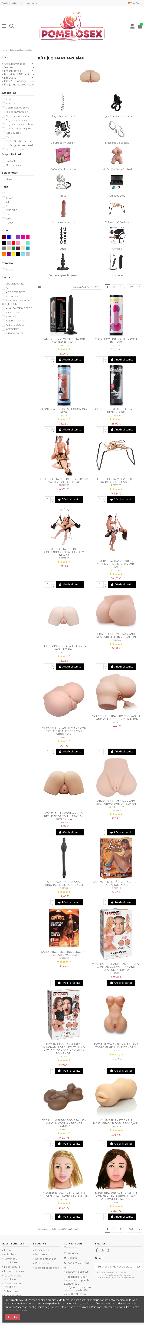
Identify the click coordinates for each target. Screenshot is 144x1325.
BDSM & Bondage (15, 81)
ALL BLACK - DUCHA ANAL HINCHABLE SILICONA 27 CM (64, 883)
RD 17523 (64, 1129)
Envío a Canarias (14, 1271)
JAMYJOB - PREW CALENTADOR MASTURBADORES (64, 341)
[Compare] (61, 334)
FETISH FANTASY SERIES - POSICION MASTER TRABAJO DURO (64, 481)
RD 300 (116, 973)
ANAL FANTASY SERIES (19, 308)
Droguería (10, 77)
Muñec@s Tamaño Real (117, 169)
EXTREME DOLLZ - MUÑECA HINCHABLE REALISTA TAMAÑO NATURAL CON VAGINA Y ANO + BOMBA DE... (64, 1049)
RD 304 (63, 1056)
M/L (8, 214)
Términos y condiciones (11, 1260)
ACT (8, 287)
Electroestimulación (63, 142)
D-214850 (64, 737)
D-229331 (64, 888)
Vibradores (117, 275)
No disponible (14, 165)
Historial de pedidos (47, 1267)
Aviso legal (17, 3)
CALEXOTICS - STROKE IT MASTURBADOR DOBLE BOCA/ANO (116, 1122)
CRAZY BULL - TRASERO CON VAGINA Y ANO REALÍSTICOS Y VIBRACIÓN (116, 718)
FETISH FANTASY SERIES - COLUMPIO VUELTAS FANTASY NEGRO (64, 552)
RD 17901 (64, 1199)
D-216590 (64, 415)
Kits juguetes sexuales (17, 84)
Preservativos (12, 70)
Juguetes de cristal (63, 116)
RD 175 (116, 1050)
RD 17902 (116, 1202)
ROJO (9, 222)
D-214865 (116, 810)
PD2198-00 (116, 485)
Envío (5, 3)
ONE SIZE (11, 210)
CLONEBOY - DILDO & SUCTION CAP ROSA (63, 411)
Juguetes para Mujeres (63, 275)
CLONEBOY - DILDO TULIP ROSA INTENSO (116, 341)
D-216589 (116, 345)
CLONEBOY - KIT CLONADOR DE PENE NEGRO (116, 411)
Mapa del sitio (12, 1295)
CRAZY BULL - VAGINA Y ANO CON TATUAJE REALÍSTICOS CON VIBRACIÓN (64, 731)
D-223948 (116, 888)
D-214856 (64, 822)
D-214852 (116, 722)
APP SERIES (12, 329)
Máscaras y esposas (117, 142)
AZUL (9, 218)
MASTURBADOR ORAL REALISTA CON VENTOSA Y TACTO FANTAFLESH (64, 1195)
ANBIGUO (11, 316)
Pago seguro (12, 1266)
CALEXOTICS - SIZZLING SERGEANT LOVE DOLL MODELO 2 (64, 953)
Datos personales (45, 1258)
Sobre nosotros (13, 1291)
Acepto (12, 1317)
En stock (11, 160)
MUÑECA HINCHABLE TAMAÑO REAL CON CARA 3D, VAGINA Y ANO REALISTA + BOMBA (116, 967)
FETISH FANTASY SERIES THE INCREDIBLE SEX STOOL (116, 481)
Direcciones (42, 1263)
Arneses (117, 248)
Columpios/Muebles (117, 222)
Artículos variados (14, 63)
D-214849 (116, 640)
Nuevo (10, 179)
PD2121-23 (64, 558)
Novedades (31, 3)
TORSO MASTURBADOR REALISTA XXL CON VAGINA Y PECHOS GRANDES (64, 1123)
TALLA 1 (10, 197)
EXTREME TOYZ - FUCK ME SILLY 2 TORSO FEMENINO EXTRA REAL (116, 1046)
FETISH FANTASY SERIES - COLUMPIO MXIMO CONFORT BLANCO (116, 564)
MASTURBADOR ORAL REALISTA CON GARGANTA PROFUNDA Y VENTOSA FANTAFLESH (116, 1196)
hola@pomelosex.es (76, 1271)
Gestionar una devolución (12, 1277)
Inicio (5, 57)
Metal (63, 195)
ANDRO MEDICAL (16, 320)
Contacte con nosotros (12, 1285)
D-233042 (64, 958)
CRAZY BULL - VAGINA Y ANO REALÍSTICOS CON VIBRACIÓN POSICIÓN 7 (116, 804)
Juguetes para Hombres (117, 116)
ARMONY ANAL (14, 333)
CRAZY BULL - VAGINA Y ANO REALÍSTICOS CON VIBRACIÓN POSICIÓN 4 (64, 816)
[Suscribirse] (138, 1266)
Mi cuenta (41, 1254)
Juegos (8, 67)
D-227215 (64, 345)
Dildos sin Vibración (63, 222)
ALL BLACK (12, 296)
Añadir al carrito (71, 359)
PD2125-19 (116, 570)
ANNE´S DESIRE (15, 324)
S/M (8, 201)
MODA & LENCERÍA (16, 74)
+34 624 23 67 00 (78, 1263)
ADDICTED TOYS (15, 292)
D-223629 (116, 1126)
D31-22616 (116, 415)
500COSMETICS (15, 283)
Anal (63, 248)
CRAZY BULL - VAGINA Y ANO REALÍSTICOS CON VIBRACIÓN (116, 636)
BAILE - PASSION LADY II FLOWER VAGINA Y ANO (64, 648)
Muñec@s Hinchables (63, 169)
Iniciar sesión (43, 1250)
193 (131, 287)
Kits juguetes (117, 195)
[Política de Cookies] (17, 1310)
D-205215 (64, 652)
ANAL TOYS (12, 312)
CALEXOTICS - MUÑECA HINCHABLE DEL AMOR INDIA (116, 883)
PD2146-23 (64, 485)
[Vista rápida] (66, 334)
